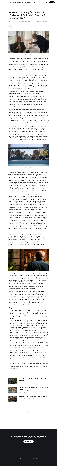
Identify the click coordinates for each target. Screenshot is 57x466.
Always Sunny (30, 2)
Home (11, 2)
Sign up (28, 450)
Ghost (36, 458)
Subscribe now (29, 441)
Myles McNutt (16, 26)
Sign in (47, 2)
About (14, 2)
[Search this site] (43, 2)
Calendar (19, 2)
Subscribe (52, 2)
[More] (35, 2)
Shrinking (10, 9)
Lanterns (24, 2)
